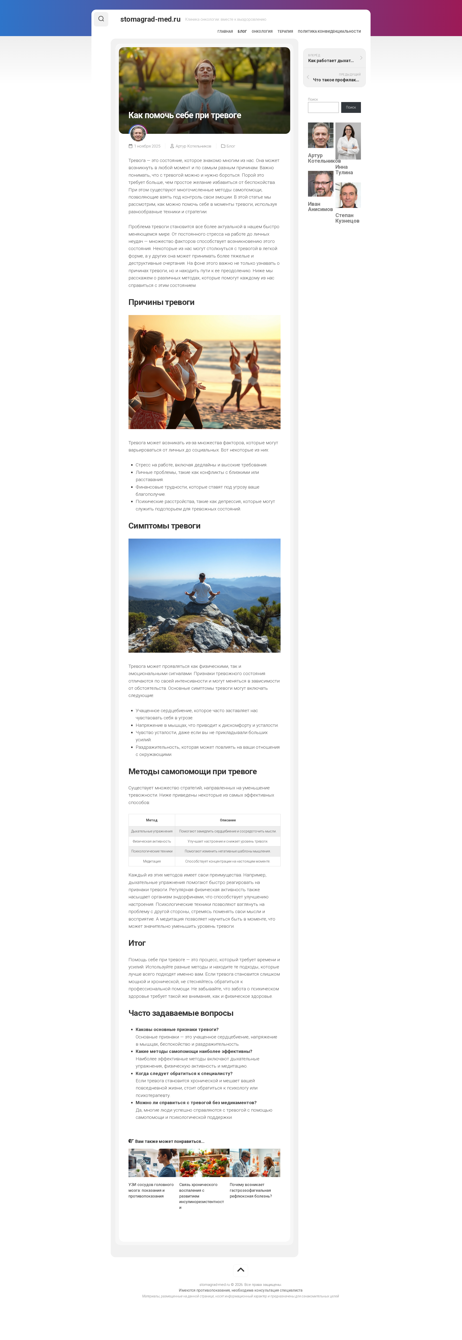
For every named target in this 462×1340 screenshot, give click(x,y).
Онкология (262, 31)
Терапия (285, 31)
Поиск (313, 99)
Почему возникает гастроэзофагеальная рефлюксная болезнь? (251, 1190)
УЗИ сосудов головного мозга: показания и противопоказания (151, 1190)
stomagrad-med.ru (150, 19)
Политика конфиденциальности (329, 31)
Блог (242, 31)
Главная (225, 31)
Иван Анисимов (320, 207)
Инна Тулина (344, 169)
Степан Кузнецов (347, 218)
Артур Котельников (193, 146)
